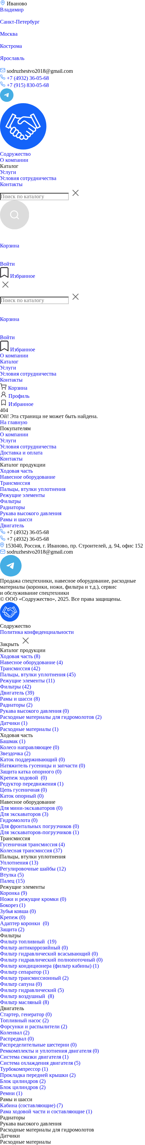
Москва (9, 34)
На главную (13, 422)
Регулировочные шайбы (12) (33, 869)
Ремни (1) (11, 1093)
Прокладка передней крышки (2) (38, 1075)
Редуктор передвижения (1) (31, 784)
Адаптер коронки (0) (24, 923)
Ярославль (12, 58)
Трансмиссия (15, 483)
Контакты (11, 184)
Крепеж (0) (12, 917)
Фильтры (10, 501)
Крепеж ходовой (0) (23, 778)
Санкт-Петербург (20, 22)
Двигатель (12, 525)
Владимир (12, 9)
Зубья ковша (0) (18, 911)
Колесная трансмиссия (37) (31, 850)
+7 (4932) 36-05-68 (27, 78)
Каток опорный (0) (22, 796)
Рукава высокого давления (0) (34, 711)
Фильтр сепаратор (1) (24, 972)
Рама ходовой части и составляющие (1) (46, 1111)
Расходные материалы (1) (29, 729)
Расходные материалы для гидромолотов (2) (51, 717)
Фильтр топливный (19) (28, 941)
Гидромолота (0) (18, 820)
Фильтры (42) (15, 686)
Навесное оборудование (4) (31, 662)
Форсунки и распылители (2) (33, 1026)
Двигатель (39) (17, 693)
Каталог (9, 166)
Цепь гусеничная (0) (23, 790)
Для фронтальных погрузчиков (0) (39, 826)
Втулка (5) (12, 875)
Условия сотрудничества (28, 178)
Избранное (22, 276)
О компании (14, 160)
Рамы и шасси (16, 519)
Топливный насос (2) (24, 1020)
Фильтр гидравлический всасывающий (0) (49, 954)
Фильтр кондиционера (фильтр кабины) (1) (49, 966)
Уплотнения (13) (19, 862)
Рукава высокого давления (30, 513)
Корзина (17, 388)
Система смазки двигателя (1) (34, 1057)
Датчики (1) (13, 723)
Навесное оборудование (27, 477)
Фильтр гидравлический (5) (32, 990)
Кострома (11, 46)
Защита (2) (12, 929)
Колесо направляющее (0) (29, 747)
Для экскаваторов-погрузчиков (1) (39, 832)
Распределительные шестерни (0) (38, 1045)
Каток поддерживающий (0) (32, 759)
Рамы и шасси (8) (20, 699)
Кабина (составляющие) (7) (31, 1105)
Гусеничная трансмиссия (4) (32, 844)
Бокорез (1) (12, 905)
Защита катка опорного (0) (30, 771)
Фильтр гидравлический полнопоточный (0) (51, 960)
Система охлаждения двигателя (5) (40, 1063)
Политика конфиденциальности (37, 632)
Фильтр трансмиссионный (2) (34, 978)
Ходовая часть (16, 471)
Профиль (18, 396)
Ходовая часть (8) (20, 656)
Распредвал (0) (17, 1038)
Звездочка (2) (15, 753)
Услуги (8, 172)
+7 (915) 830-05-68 (27, 85)
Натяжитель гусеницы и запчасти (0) (42, 765)
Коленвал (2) (14, 1032)
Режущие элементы (22, 495)
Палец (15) (12, 881)
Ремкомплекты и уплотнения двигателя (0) (49, 1051)
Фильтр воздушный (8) (27, 996)
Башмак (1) (12, 741)
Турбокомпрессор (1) (24, 1069)
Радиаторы (12, 507)
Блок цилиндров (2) (23, 1081)
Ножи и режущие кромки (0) (33, 899)
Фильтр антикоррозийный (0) (34, 947)
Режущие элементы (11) (27, 680)
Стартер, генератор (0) (26, 1014)
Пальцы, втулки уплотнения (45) (38, 674)
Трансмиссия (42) (20, 668)
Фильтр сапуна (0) (21, 984)
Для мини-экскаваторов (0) (31, 808)
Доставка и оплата (21, 453)
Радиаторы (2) (16, 705)
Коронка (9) (13, 893)
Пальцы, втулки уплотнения (32, 489)
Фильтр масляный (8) (24, 1002)
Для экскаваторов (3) (24, 814)
